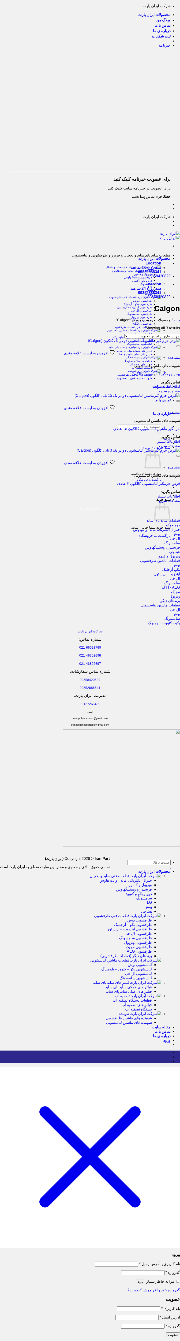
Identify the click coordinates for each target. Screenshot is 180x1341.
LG (149, 902)
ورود (140, 1281)
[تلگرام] (169, 1061)
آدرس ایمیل (170, 1317)
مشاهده (174, 358)
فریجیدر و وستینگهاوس (138, 277)
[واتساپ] (169, 1057)
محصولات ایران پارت (154, 15)
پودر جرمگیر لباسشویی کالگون (156, 374)
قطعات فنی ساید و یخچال (110, 876)
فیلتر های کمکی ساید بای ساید (134, 351)
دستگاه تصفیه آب (138, 1009)
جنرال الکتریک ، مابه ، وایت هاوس (132, 270)
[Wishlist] (178, 346)
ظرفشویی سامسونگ (139, 314)
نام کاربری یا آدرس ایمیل (159, 1264)
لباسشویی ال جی (138, 974)
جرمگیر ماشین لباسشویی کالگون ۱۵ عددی (146, 429)
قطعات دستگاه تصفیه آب (137, 361)
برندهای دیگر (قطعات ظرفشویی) (132, 327)
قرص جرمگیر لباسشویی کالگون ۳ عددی (148, 484)
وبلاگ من (163, 20)
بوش (148, 907)
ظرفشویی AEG (142, 323)
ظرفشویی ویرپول (141, 317)
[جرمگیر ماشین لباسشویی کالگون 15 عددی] (127, 395)
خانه (176, 320)
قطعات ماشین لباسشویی (121, 330)
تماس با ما (162, 25)
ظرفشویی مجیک (139, 947)
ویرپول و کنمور (143, 274)
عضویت (173, 1335)
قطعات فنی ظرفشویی (122, 297)
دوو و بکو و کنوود (142, 280)
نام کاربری (170, 1309)
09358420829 (159, 276)
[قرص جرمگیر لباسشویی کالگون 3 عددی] (128, 450)
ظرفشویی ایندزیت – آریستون (134, 307)
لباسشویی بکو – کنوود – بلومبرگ (126, 969)
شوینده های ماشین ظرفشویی (129, 1018)
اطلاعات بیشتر (168, 387)
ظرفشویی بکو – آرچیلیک (137, 304)
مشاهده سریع (169, 391)
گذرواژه (172, 1272)
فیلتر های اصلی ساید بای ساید (134, 354)
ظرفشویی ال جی (141, 310)
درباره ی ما (162, 31)
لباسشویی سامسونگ (139, 343)
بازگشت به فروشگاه (149, 479)
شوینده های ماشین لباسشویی (134, 378)
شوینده (132, 371)
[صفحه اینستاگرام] (169, 1053)
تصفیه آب (131, 357)
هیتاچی (146, 911)
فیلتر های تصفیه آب (137, 1005)
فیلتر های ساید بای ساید (122, 347)
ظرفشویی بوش (142, 300)
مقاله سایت (161, 1027)
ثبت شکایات (161, 36)
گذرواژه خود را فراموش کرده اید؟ (154, 1290)
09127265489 (90, 704)
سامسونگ (144, 898)
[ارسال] (159, 431)
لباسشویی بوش (140, 965)
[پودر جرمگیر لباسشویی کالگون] (134, 341)
